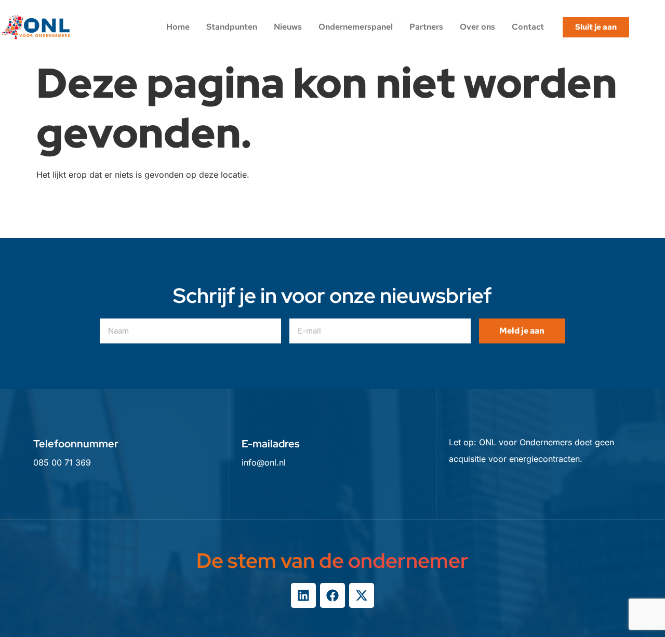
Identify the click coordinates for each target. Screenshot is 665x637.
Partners (426, 26)
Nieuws (288, 26)
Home (178, 26)
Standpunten (231, 26)
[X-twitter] (361, 595)
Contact (528, 26)
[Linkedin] (303, 595)
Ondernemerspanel (355, 26)
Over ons (477, 26)
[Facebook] (332, 595)
